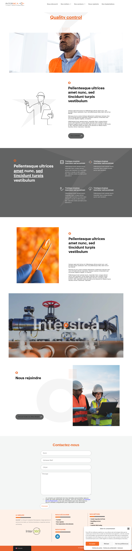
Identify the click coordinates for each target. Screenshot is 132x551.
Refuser (106, 544)
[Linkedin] (57, 536)
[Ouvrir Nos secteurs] (84, 4)
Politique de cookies (97, 547)
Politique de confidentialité (110, 547)
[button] (128, 529)
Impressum (120, 547)
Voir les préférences (121, 544)
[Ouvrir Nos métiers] (70, 4)
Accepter (92, 544)
